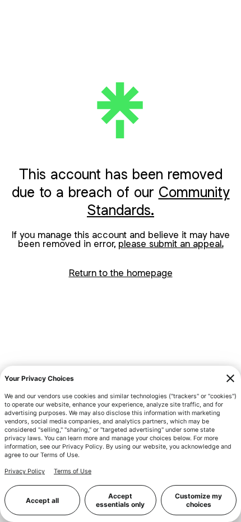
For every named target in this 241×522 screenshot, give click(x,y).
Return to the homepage (121, 273)
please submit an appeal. (171, 243)
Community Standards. (158, 201)
